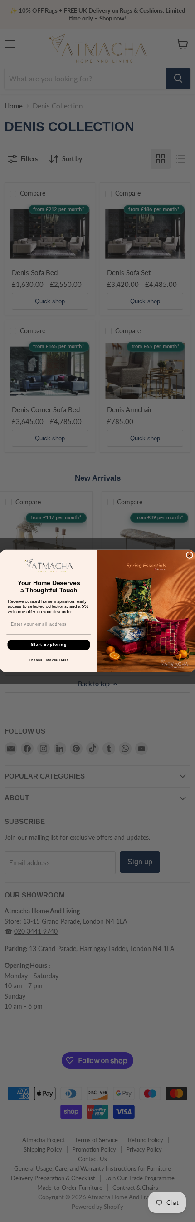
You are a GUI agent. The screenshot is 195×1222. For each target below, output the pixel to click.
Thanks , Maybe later (48, 660)
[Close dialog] (189, 555)
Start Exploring (49, 644)
